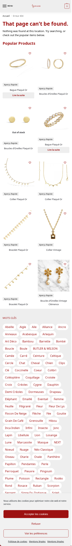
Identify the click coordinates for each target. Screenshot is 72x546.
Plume (9, 478)
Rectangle (42, 478)
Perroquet (12, 471)
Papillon (10, 464)
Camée (9, 356)
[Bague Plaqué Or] (18, 65)
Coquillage (32, 377)
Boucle (9, 349)
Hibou (53, 421)
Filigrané (25, 406)
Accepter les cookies (36, 514)
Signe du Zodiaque (33, 493)
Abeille (9, 327)
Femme (59, 399)
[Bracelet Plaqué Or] (18, 225)
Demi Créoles (14, 392)
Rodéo (58, 478)
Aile (34, 327)
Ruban (37, 486)
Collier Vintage (53, 249)
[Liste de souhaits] (30, 53)
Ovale (38, 457)
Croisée (50, 377)
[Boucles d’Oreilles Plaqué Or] (53, 65)
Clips (62, 363)
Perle (44, 464)
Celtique (55, 356)
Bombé (61, 341)
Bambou (28, 341)
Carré (23, 356)
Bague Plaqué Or (18, 89)
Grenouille (36, 421)
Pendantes (28, 464)
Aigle (23, 327)
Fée (48, 413)
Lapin (8, 435)
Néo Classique (43, 450)
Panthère (54, 457)
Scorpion (53, 486)
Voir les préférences (36, 533)
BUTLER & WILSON (45, 349)
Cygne (37, 385)
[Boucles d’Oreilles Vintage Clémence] (53, 276)
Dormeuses (36, 392)
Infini (29, 428)
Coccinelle (21, 370)
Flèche (36, 413)
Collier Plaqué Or (18, 199)
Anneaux (11, 334)
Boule (23, 349)
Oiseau (9, 457)
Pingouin (46, 471)
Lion (37, 435)
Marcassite (24, 442)
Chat (22, 363)
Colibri (52, 370)
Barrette (44, 341)
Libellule (23, 435)
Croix (8, 385)
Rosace (22, 486)
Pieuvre (29, 471)
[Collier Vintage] (53, 225)
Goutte (61, 413)
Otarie (24, 457)
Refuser (36, 523)
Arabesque (29, 334)
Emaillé (27, 399)
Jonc (56, 428)
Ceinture (38, 356)
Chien (49, 363)
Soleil (55, 493)
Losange (51, 435)
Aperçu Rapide (10, 84)
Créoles (23, 385)
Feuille (9, 406)
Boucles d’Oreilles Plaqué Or (53, 93)
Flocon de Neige (16, 413)
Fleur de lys (57, 406)
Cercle (9, 363)
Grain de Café (14, 421)
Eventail (43, 399)
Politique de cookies (17, 541)
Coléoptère (12, 377)
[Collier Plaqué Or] (18, 174)
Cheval (35, 363)
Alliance (47, 327)
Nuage (24, 450)
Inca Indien (12, 428)
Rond (8, 486)
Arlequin (48, 334)
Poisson (24, 478)
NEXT (57, 442)
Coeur (38, 370)
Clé (7, 370)
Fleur (39, 406)
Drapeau (55, 392)
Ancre (62, 327)
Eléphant (11, 399)
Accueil (6, 15)
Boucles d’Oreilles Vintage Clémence (53, 302)
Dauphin (53, 385)
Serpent (10, 493)
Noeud (9, 450)
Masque (43, 442)
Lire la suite (18, 95)
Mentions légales (37, 541)
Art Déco (11, 341)
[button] (66, 6)
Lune (8, 442)
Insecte (43, 428)
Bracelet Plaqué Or (18, 249)
